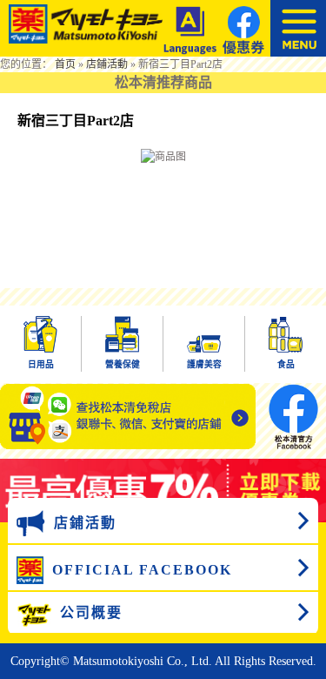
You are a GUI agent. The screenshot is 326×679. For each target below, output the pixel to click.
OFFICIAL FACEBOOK (142, 569)
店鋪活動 (107, 64)
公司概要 (91, 612)
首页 (65, 64)
